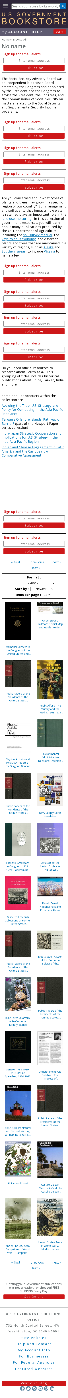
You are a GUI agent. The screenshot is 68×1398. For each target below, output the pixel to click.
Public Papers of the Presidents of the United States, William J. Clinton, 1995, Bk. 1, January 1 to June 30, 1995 (17, 697)
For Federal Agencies (34, 1362)
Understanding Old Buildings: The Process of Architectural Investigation (50, 1075)
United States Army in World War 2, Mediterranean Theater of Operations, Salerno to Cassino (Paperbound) (50, 1245)
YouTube (40, 1388)
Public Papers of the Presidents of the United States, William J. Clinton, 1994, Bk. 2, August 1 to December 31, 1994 (17, 809)
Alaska (48, 247)
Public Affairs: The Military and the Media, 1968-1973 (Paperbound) (50, 709)
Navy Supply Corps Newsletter (50, 814)
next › (56, 562)
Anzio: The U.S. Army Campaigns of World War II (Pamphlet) (18, 1249)
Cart (60, 32)
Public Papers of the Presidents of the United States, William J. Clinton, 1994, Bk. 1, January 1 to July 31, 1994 (17, 967)
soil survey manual (37, 235)
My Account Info (34, 1350)
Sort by (21, 589)
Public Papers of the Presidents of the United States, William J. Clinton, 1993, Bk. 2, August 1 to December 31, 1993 (50, 1014)
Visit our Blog (34, 1383)
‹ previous (36, 562)
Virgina (49, 251)
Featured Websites (34, 1369)
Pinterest (46, 1388)
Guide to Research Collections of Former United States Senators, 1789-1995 (18, 920)
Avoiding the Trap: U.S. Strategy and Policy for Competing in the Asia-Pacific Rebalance (32, 409)
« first (15, 562)
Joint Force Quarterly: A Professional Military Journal (17, 1021)
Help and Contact (34, 1344)
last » (36, 568)
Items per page (27, 594)
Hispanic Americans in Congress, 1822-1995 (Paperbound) (17, 866)
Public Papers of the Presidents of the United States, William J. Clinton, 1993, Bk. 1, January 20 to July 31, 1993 (50, 1122)
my (15, 32)
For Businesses (34, 1356)
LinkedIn (52, 1388)
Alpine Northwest (17, 1183)
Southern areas (14, 251)
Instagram (34, 1388)
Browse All (19, 39)
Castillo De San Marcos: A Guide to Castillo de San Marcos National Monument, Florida (50, 1188)
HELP (37, 32)
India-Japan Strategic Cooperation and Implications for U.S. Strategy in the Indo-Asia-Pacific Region (31, 437)
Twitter (28, 1388)
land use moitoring (16, 218)
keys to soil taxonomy (19, 239)
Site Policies (33, 1338)
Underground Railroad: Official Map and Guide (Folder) (50, 624)
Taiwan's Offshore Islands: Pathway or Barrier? (31, 421)
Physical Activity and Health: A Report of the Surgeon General (18, 762)
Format (33, 577)
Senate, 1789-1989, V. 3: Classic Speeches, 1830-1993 (17, 1073)
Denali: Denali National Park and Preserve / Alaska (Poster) (50, 906)
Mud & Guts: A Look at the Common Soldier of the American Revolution (50, 960)
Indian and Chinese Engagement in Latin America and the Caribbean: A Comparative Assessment (33, 451)
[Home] (34, 23)
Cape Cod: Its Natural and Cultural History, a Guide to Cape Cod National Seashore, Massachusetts (18, 1131)
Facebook (22, 1388)
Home (6, 39)
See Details (34, 1297)
